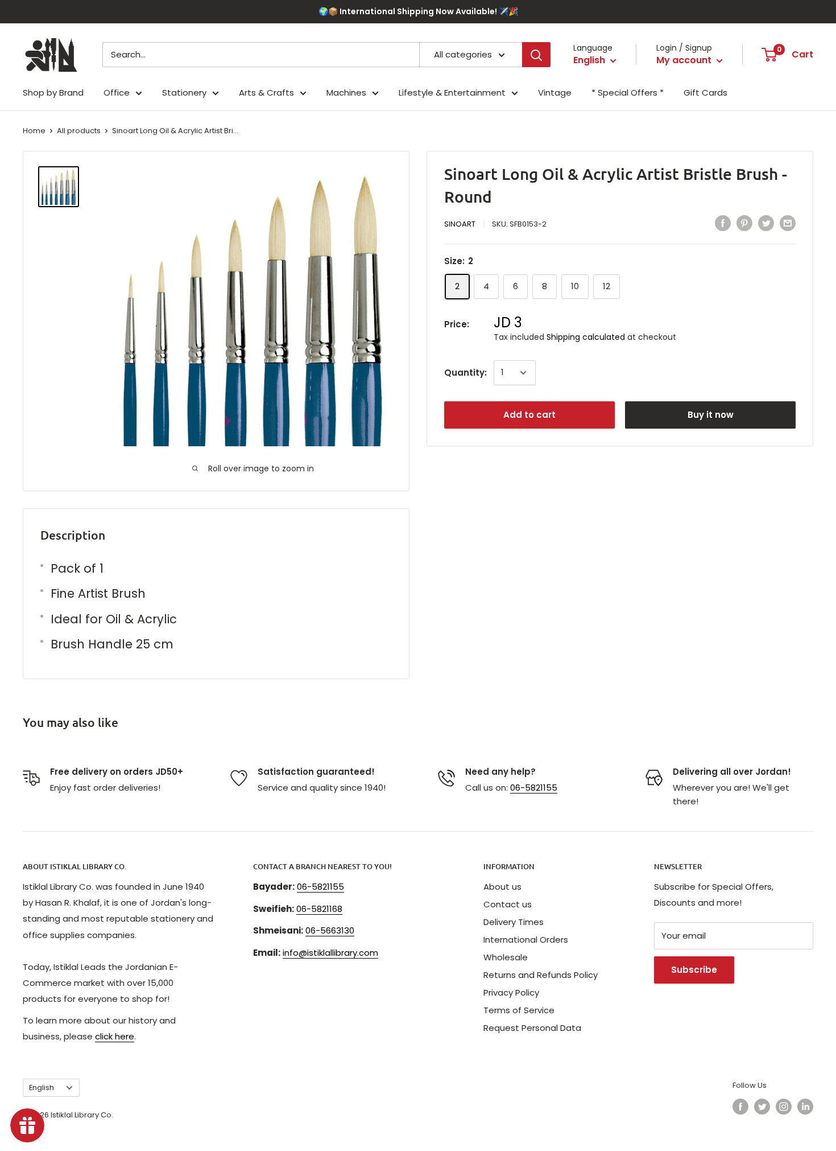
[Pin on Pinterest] (744, 223)
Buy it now (711, 415)
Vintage (555, 92)
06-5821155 (533, 788)
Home (34, 130)
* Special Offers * (627, 92)
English (41, 1087)
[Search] (536, 54)
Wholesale (505, 957)
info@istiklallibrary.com (330, 953)
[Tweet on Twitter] (766, 223)
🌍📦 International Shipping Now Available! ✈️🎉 (418, 11)
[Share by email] (788, 223)
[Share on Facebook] (723, 223)
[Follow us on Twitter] (762, 1107)
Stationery (184, 92)
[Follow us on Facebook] (740, 1107)
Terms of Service (518, 1010)
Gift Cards (705, 92)
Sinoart (459, 224)
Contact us (507, 904)
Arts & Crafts (266, 92)
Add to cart (529, 415)
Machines (346, 92)
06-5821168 (319, 909)
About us (502, 887)
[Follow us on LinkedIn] (805, 1107)
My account (685, 60)
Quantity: (465, 373)
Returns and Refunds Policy (540, 975)
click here (114, 1036)
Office (117, 92)
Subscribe (694, 970)
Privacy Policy (511, 992)
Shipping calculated (586, 336)
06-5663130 (329, 930)
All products (79, 130)
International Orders (525, 940)
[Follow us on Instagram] (784, 1107)
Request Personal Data (532, 1028)
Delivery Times (513, 922)
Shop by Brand (53, 92)
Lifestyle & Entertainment (452, 92)
